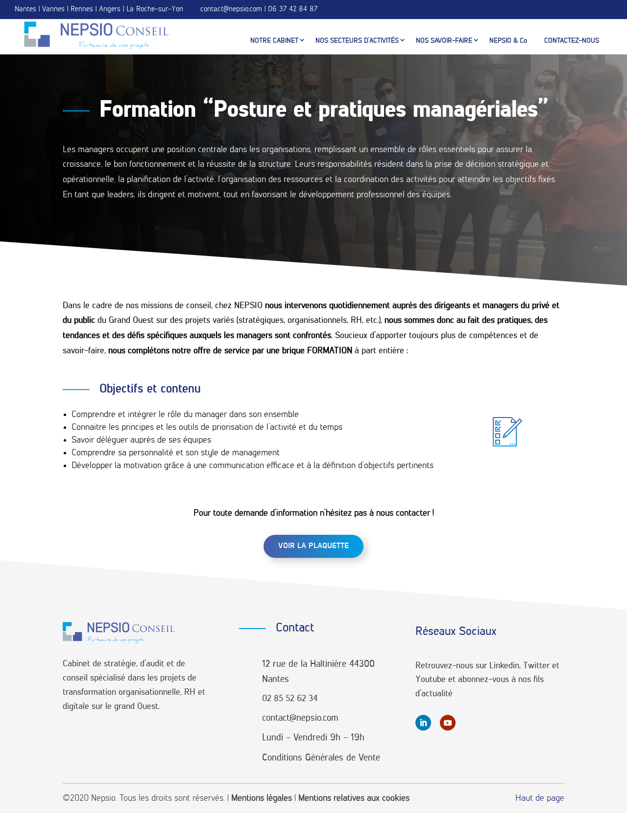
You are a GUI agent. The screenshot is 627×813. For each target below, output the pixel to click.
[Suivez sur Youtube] (448, 723)
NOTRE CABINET (274, 40)
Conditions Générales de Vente (321, 757)
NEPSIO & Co (508, 40)
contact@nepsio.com (231, 9)
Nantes (25, 9)
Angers (110, 9)
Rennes (82, 9)
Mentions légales (261, 798)
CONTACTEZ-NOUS (571, 40)
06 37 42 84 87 (292, 9)
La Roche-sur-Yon (154, 9)
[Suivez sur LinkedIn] (423, 723)
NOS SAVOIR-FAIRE (444, 40)
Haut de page (539, 798)
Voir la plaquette (313, 546)
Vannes (53, 9)
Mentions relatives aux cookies (354, 798)
